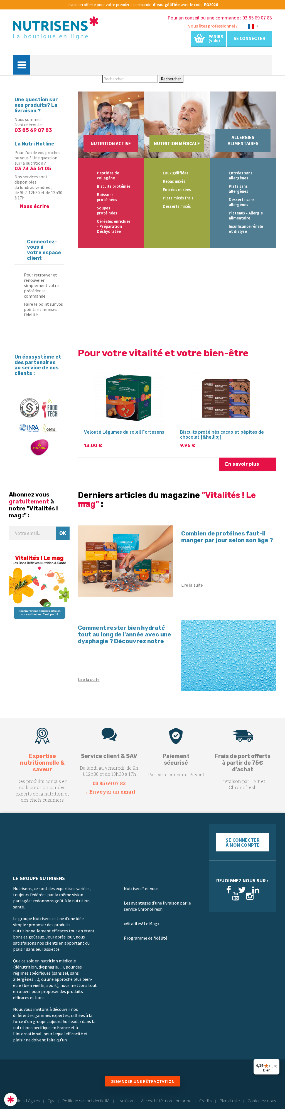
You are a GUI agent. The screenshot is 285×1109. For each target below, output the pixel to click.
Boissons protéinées (107, 197)
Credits (205, 1100)
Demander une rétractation (142, 1081)
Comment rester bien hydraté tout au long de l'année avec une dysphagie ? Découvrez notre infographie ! (124, 637)
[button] (10, 1099)
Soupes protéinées (107, 210)
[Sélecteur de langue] (253, 27)
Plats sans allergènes (238, 189)
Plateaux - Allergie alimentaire (246, 215)
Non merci (25, 1080)
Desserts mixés (177, 206)
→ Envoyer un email (109, 791)
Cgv (51, 1100)
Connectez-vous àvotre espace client (44, 250)
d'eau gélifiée (166, 4)
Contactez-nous (262, 1100)
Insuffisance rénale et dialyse (246, 229)
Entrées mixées (177, 189)
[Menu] (276, 1062)
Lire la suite (192, 585)
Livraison (125, 1100)
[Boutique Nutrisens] (55, 29)
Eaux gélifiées (175, 173)
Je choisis (64, 1080)
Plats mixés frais (178, 198)
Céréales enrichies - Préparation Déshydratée (114, 226)
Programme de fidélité (145, 938)
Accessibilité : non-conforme (166, 1100)
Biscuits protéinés (114, 186)
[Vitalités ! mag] (39, 586)
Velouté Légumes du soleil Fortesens (124, 431)
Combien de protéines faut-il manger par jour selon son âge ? (227, 537)
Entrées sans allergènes (240, 175)
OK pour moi (103, 1080)
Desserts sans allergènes (242, 202)
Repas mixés (174, 181)
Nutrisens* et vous (141, 888)
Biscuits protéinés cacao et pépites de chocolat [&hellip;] (222, 434)
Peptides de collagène (108, 175)
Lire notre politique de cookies (32, 1063)
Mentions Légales (24, 1100)
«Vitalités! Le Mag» (141, 923)
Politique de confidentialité (85, 1100)
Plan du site (230, 1100)
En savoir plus (242, 464)
